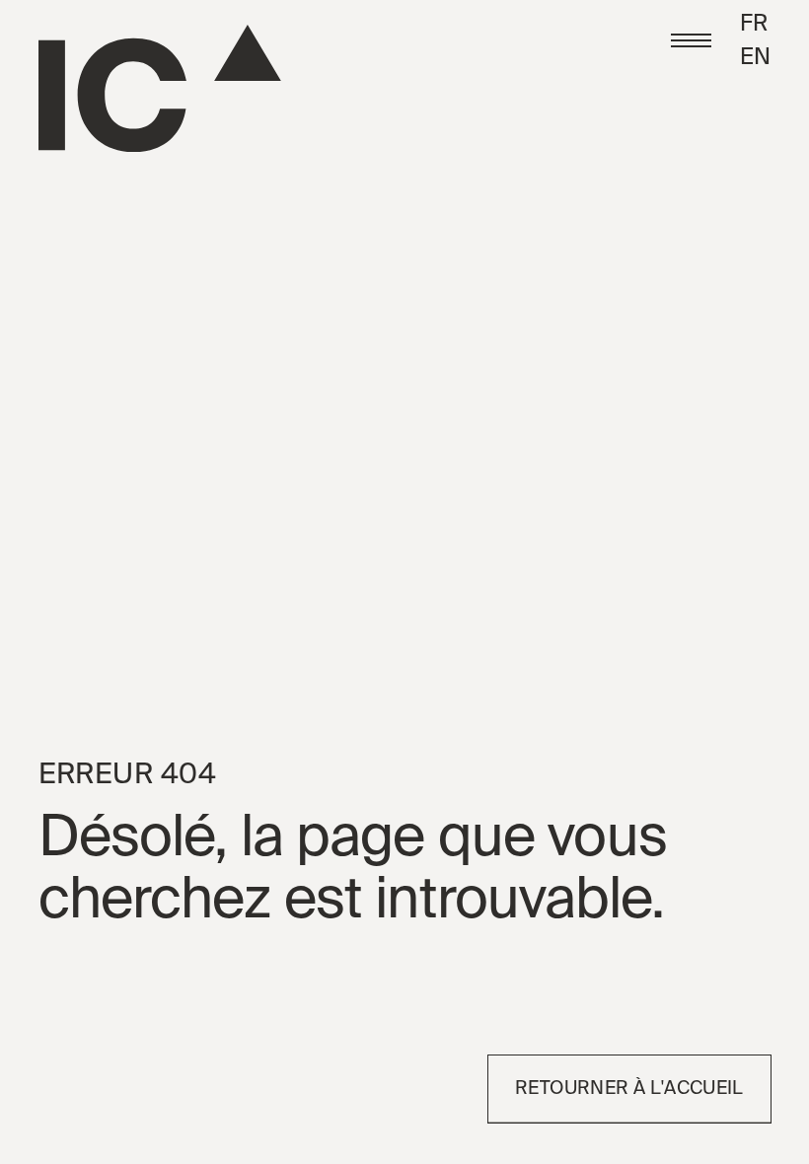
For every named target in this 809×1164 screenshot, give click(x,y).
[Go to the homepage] (159, 89)
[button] (691, 41)
